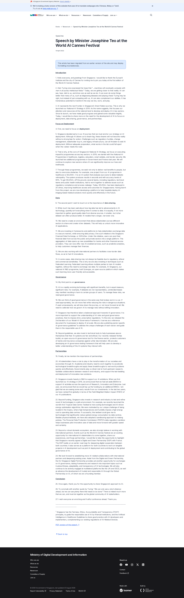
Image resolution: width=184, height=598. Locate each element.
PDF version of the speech (66, 525)
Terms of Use (70, 591)
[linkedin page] (143, 564)
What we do (34, 563)
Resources (34, 567)
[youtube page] (126, 564)
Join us (32, 578)
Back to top (63, 534)
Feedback (123, 573)
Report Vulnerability (37, 591)
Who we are (34, 560)
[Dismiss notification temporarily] (152, 6)
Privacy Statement (56, 591)
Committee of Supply (100, 15)
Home (58, 27)
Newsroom (87, 15)
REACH (81, 591)
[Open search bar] (151, 15)
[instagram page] (132, 564)
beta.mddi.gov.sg (49, 8)
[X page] (137, 564)
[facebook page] (121, 564)
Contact (122, 570)
